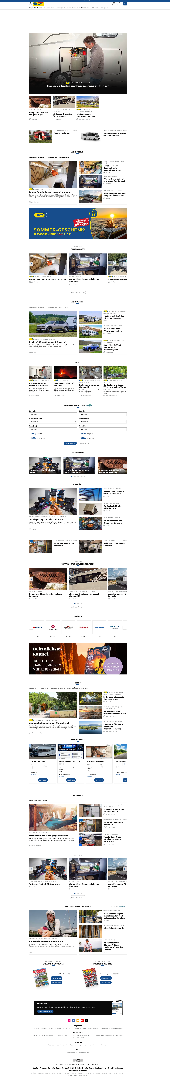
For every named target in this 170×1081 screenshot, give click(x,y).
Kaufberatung (64, 157)
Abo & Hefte (51, 1045)
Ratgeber (94, 7)
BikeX (53, 1073)
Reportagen (45, 688)
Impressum (96, 1035)
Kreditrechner (104, 1028)
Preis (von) (33, 426)
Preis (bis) (82, 426)
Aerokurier (33, 1073)
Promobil (121, 1073)
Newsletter (44, 1028)
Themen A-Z (96, 1028)
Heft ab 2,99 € (56, 982)
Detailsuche (82, 443)
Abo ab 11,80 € (106, 978)
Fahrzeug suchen (70, 443)
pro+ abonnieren (67, 1028)
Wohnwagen (59, 7)
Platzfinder (75, 7)
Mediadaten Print (84, 1052)
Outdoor (115, 1073)
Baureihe (82, 411)
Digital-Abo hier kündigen (107, 1035)
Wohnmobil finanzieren (116, 1028)
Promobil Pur (77, 1028)
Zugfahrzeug (63, 307)
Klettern (80, 1073)
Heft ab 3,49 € (105, 982)
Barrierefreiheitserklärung (84, 1035)
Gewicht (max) (84, 418)
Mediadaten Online (72, 1052)
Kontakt (35, 1035)
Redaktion (119, 1035)
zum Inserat (42, 780)
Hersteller (32, 411)
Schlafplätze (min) (35, 418)
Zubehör (68, 7)
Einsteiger (42, 7)
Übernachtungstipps (57, 688)
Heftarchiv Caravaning (75, 1045)
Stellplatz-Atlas (87, 1028)
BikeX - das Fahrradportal (77, 906)
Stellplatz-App (57, 1028)
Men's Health (96, 1073)
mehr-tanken (87, 1073)
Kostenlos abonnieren (45, 1011)
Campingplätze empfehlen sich (77, 688)
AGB (40, 1035)
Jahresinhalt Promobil (88, 1045)
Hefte (84, 0)
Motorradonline (106, 1073)
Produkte (89, 0)
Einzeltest (41, 157)
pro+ (77, 362)
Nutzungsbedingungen (49, 1035)
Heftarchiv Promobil (61, 1045)
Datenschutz (61, 1035)
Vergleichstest (52, 157)
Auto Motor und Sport (44, 1073)
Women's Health (83, 1075)
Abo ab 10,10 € (56, 978)
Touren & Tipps (34, 688)
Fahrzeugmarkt (104, 7)
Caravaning (36, 1028)
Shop (50, 1028)
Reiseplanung (85, 7)
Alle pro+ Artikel (33, 7)
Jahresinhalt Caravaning (102, 1045)
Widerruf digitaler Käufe (78, 1038)
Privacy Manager (70, 1035)
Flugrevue (73, 1073)
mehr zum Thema (76, 292)
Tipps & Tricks (42, 800)
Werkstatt (33, 800)
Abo (80, 0)
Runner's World (72, 1075)
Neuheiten (33, 157)
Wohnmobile (49, 7)
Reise (77, 683)
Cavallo (67, 1073)
